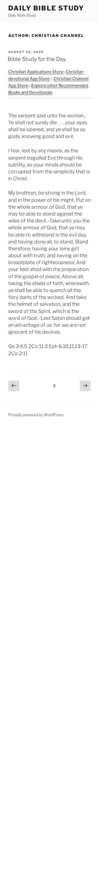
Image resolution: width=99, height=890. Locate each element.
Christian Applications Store (35, 71)
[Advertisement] (49, 658)
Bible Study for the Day (37, 59)
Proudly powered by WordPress (36, 414)
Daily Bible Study (46, 8)
